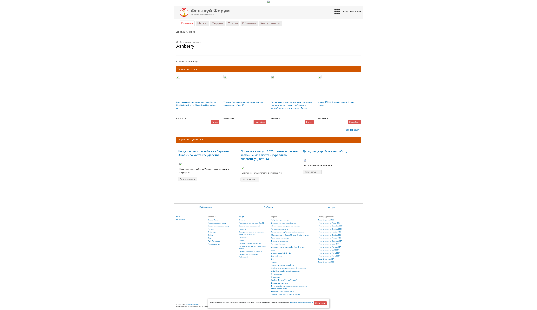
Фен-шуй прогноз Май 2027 (329, 250)
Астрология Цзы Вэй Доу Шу (281, 253)
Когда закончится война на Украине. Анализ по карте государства (203, 153)
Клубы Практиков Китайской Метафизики (285, 271)
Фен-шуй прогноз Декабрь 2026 (330, 235)
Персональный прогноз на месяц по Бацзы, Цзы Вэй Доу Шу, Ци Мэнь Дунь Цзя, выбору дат (196, 105)
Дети (272, 259)
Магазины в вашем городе (217, 223)
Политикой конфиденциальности (301, 302)
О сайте (242, 220)
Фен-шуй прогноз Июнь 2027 (329, 253)
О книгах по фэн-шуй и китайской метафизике (287, 232)
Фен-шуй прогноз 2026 (326, 220)
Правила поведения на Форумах (250, 251)
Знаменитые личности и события (282, 265)
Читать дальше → (187, 179)
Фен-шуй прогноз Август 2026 (329, 223)
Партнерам (216, 241)
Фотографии (185, 42)
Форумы (211, 229)
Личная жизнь (275, 277)
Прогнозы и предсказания (280, 241)
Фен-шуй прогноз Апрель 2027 (330, 247)
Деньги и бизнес (276, 256)
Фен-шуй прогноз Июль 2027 (329, 256)
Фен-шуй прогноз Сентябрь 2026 (330, 226)
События (268, 207)
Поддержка (243, 237)
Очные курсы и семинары (280, 238)
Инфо (241, 217)
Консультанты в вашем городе (218, 226)
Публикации (205, 207)
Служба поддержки (192, 304)
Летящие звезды (276, 274)
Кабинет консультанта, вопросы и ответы (285, 226)
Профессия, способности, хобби (282, 291)
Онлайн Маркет (213, 220)
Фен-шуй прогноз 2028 (326, 262)
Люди (209, 238)
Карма (241, 240)
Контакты (242, 229)
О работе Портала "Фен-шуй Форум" (284, 280)
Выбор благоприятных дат (280, 220)
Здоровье (274, 262)
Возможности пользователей (249, 226)
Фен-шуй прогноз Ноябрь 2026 (330, 232)
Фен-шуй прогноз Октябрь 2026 (330, 229)
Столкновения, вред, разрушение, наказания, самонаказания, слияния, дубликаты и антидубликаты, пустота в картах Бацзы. (292, 105)
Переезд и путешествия (279, 283)
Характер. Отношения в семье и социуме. (286, 294)
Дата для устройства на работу (325, 151)
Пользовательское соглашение (250, 243)
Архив (273, 250)
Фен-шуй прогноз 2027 (326, 259)
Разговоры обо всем (278, 244)
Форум (331, 207)
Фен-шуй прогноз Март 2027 (329, 244)
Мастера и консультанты (279, 229)
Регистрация (355, 11)
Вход (345, 11)
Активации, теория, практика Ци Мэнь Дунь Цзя (287, 247)
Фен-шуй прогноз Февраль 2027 (330, 241)
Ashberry (197, 42)
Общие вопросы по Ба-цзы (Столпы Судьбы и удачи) (290, 235)
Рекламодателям (214, 244)
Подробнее (260, 122)
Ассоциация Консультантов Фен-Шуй (252, 223)
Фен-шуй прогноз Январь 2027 (330, 238)
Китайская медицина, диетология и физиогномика (288, 268)
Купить (215, 122)
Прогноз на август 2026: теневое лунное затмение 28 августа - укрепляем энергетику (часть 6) (269, 155)
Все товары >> (353, 130)
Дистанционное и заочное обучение (283, 223)
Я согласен (320, 303)
